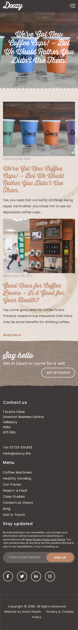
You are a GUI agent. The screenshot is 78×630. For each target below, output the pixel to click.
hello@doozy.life (17, 453)
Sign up (60, 557)
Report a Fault (15, 490)
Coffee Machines (17, 472)
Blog (6, 509)
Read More (12, 335)
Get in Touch (14, 515)
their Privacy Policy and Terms (45, 539)
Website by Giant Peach (22, 611)
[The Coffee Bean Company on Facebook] (8, 576)
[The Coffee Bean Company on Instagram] (50, 576)
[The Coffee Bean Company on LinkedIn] (36, 576)
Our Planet (12, 484)
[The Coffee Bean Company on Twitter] (22, 576)
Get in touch (58, 372)
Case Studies (14, 496)
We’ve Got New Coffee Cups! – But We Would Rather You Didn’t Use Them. (33, 180)
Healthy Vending (17, 478)
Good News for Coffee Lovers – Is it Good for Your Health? (33, 293)
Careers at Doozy (18, 503)
